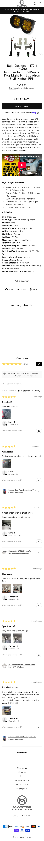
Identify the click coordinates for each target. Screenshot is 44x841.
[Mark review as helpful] (39, 431)
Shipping (12, 88)
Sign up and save (21, 816)
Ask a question (22, 280)
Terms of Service (22, 780)
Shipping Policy (22, 788)
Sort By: (22, 391)
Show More (13, 703)
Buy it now (22, 106)
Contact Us (22, 768)
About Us (22, 772)
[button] (30, 363)
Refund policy (22, 784)
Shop (22, 776)
